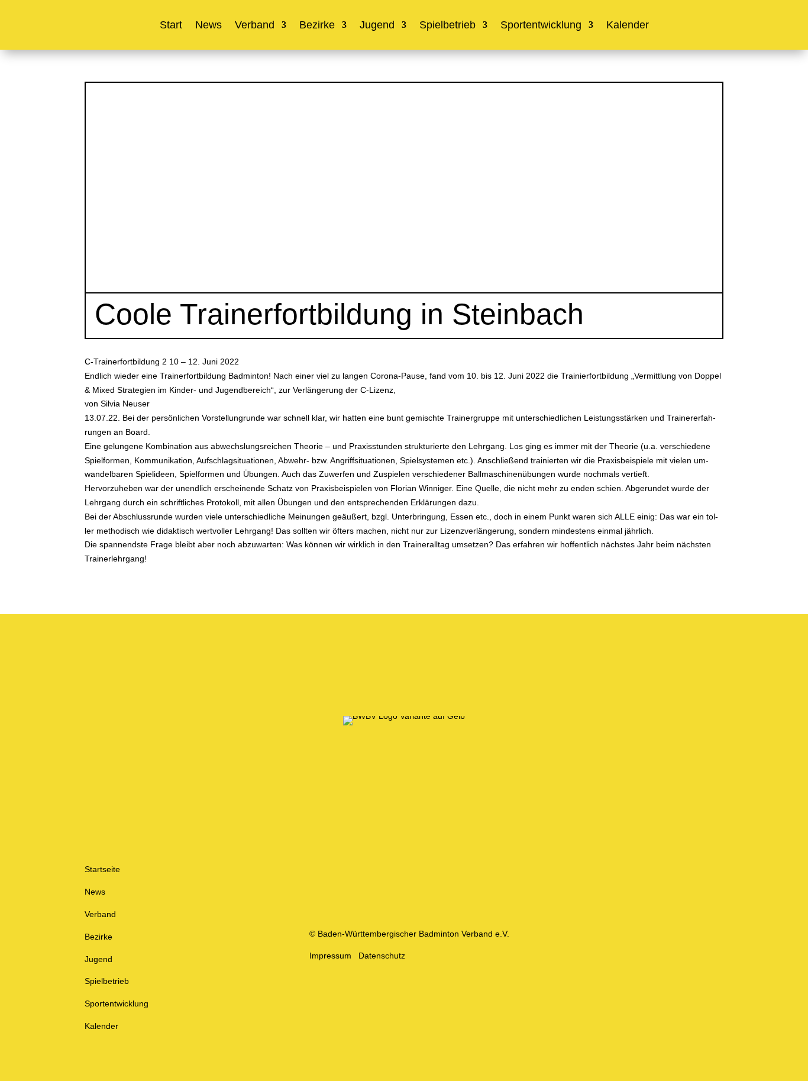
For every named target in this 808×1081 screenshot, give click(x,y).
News (208, 26)
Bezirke (317, 26)
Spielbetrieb (447, 26)
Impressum (330, 955)
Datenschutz (381, 955)
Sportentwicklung (540, 26)
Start (171, 26)
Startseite (102, 869)
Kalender (627, 26)
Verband (254, 26)
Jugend (377, 26)
